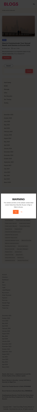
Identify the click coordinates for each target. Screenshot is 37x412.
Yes (16, 212)
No (21, 212)
